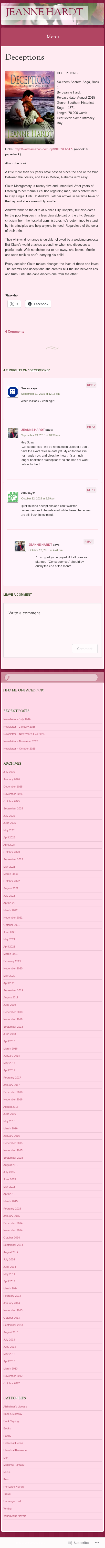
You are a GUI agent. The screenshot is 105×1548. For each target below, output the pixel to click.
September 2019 (13, 990)
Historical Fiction (13, 1443)
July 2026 (9, 771)
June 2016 (9, 1113)
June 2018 (9, 1033)
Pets (6, 1479)
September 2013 (13, 1324)
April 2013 (9, 1361)
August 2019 (10, 997)
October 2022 (11, 881)
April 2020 (9, 983)
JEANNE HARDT (33, 430)
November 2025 (12, 793)
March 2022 (10, 910)
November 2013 (12, 1310)
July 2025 (9, 815)
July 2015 (9, 1172)
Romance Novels (13, 1486)
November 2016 (12, 1099)
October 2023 (11, 852)
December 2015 (12, 1143)
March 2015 (10, 1201)
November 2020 (12, 968)
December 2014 (12, 1223)
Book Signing (11, 1421)
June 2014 (9, 1266)
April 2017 (9, 1070)
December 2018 (12, 1012)
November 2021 (12, 917)
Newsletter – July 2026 (17, 719)
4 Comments (14, 331)
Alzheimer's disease (15, 1406)
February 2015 (12, 1208)
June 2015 (9, 1179)
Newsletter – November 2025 (20, 741)
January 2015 (11, 1215)
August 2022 (10, 888)
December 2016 (12, 1092)
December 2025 (12, 786)
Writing (7, 1508)
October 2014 (11, 1237)
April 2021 (9, 946)
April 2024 (9, 844)
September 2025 (13, 808)
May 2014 (9, 1274)
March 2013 (10, 1368)
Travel (7, 1493)
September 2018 (13, 1026)
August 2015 (10, 1164)
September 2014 (13, 1244)
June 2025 (9, 822)
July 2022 (9, 895)
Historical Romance (15, 1450)
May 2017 (9, 1062)
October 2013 (11, 1317)
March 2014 (10, 1288)
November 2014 (12, 1230)
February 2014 (12, 1295)
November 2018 (12, 1019)
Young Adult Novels (14, 1515)
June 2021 (9, 932)
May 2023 (9, 866)
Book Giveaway (12, 1413)
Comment (85, 649)
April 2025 (9, 837)
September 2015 (13, 1157)
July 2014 (9, 1259)
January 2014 (11, 1303)
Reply (91, 385)
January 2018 (11, 1055)
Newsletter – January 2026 (19, 726)
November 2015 (12, 1150)
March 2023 (10, 874)
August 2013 (10, 1332)
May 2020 (9, 975)
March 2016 (10, 1128)
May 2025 (9, 830)
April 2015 (9, 1193)
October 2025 (11, 801)
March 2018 (10, 1048)
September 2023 (13, 859)
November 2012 (12, 1375)
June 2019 (9, 1004)
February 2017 (12, 1077)
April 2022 (9, 902)
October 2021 (11, 924)
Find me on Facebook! (23, 690)
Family (7, 1435)
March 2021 (10, 953)
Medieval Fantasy (13, 1464)
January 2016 (11, 1135)
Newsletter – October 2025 (19, 748)
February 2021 (12, 961)
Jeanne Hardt (44, 13)
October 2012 (11, 1383)
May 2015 (9, 1186)
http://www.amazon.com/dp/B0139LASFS (44, 149)
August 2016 (10, 1106)
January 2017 (11, 1084)
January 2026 (11, 779)
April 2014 (9, 1281)
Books (7, 1428)
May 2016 (9, 1121)
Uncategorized (12, 1501)
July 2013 (9, 1339)
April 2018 (9, 1041)
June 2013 (9, 1346)
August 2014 (10, 1252)
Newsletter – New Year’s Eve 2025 (23, 733)
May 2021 (9, 939)
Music (6, 1472)
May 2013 (9, 1353)
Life (5, 1457)
